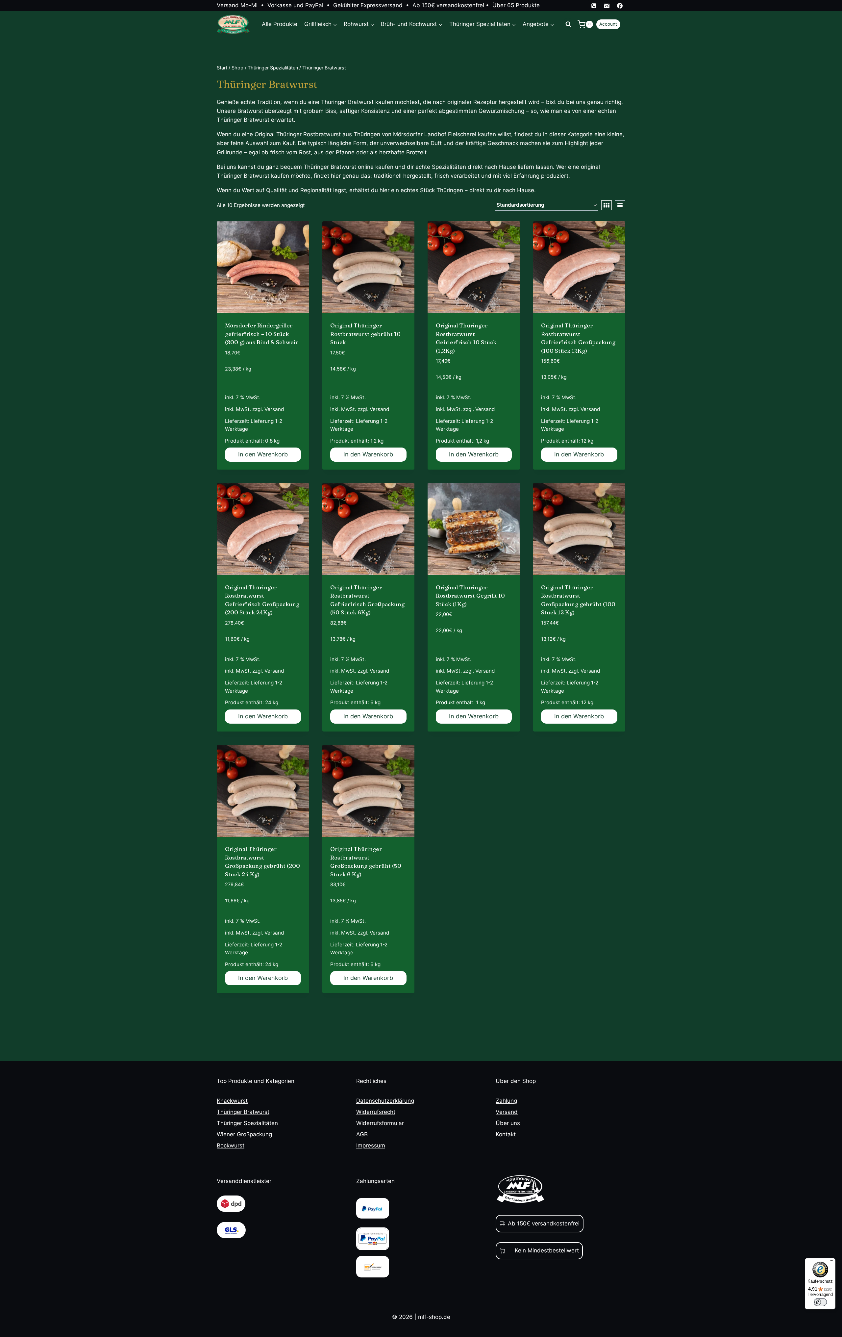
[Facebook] (619, 5)
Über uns (508, 1123)
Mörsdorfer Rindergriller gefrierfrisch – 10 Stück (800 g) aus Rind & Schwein (262, 334)
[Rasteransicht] (606, 205)
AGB (362, 1134)
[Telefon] (594, 5)
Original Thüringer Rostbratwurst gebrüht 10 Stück (365, 334)
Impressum (370, 1145)
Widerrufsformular (380, 1123)
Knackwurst (232, 1100)
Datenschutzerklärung (385, 1100)
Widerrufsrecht (375, 1112)
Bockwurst (230, 1145)
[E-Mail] (606, 5)
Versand (274, 409)
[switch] (820, 1302)
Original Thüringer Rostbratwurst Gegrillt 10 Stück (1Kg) (470, 595)
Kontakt (506, 1134)
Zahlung (506, 1100)
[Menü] (831, 1262)
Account (608, 24)
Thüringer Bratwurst (243, 1112)
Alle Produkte (279, 24)
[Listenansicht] (620, 205)
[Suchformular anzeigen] (568, 24)
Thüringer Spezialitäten (247, 1123)
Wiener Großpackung (244, 1134)
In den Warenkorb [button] (263, 454)
